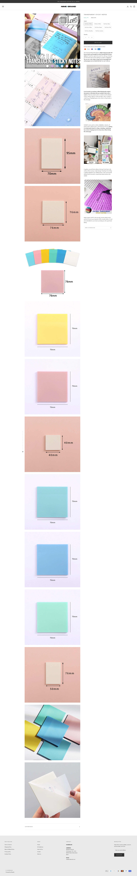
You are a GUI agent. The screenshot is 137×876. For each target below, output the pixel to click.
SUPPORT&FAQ (29, 826)
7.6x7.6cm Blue (106, 24)
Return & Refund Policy (9, 849)
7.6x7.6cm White (88, 24)
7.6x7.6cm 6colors (99, 31)
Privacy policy (8, 851)
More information (90, 227)
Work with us (40, 849)
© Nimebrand (9, 870)
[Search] (131, 6)
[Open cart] (134, 6)
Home (38, 844)
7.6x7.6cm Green (98, 27)
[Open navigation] (3, 6)
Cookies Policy (8, 854)
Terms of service (8, 844)
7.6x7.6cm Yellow (88, 27)
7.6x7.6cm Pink (108, 27)
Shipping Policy (8, 847)
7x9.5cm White (97, 24)
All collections (40, 847)
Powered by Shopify (10, 872)
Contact (39, 851)
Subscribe (119, 855)
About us (39, 854)
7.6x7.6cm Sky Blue (89, 31)
